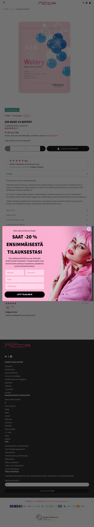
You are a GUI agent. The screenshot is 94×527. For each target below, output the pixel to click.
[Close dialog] (89, 229)
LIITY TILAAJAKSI (24, 294)
